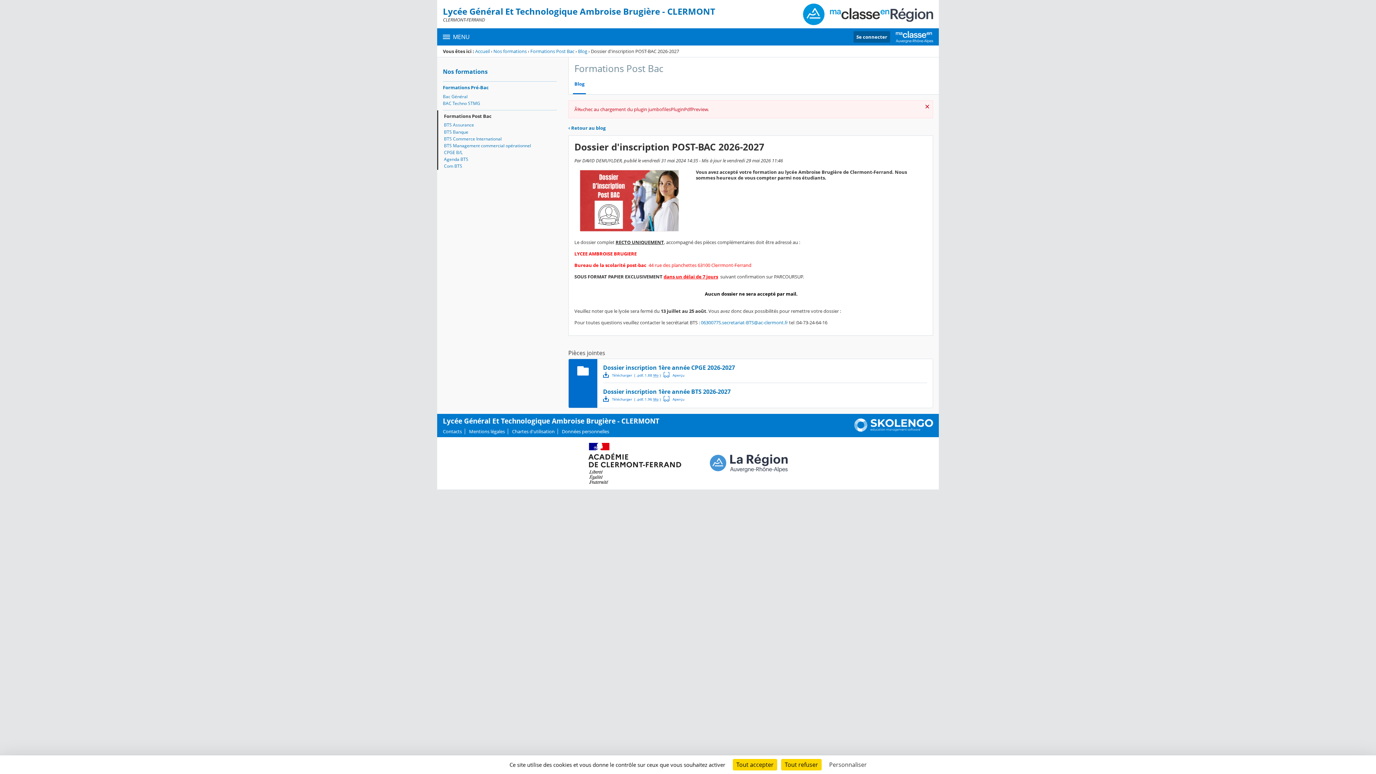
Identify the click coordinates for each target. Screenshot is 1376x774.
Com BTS (453, 166)
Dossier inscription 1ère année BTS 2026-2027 (667, 392)
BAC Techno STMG (461, 103)
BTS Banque (456, 132)
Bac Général (455, 97)
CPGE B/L (453, 152)
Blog (582, 51)
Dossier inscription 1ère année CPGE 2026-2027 (669, 368)
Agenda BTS (456, 159)
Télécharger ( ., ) (636, 375)
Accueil (482, 51)
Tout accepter (755, 765)
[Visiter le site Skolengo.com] (893, 430)
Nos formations (510, 51)
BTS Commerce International (473, 139)
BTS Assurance (459, 125)
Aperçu (674, 375)
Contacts (452, 431)
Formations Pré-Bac (466, 87)
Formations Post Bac (552, 51)
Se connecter (871, 37)
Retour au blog (587, 128)
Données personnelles (585, 431)
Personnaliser (848, 765)
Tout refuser (801, 765)
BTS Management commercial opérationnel (487, 146)
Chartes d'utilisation (533, 431)
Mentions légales (487, 431)
